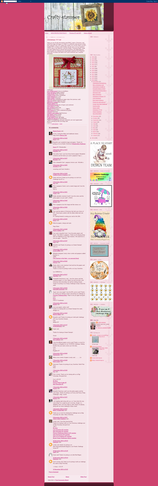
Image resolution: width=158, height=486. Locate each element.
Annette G (56, 166)
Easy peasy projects (98, 100)
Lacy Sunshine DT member (60, 429)
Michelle (55, 159)
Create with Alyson (97, 358)
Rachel (55, 304)
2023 (93, 62)
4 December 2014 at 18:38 (60, 173)
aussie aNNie (56, 250)
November (96, 116)
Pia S (54, 208)
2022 (93, 64)
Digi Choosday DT (58, 384)
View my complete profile (104, 327)
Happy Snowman (97, 111)
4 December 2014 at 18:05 (60, 165)
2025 (93, 59)
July (94, 124)
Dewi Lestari (56, 361)
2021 (93, 66)
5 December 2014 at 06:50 (60, 288)
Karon (54, 139)
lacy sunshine (51, 107)
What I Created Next (58, 410)
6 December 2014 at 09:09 (60, 353)
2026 (93, 57)
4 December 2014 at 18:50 (60, 182)
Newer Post (51, 477)
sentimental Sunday (52, 105)
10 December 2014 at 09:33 (60, 441)
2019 (93, 70)
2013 (93, 138)
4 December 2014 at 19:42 (60, 200)
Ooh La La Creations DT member (62, 436)
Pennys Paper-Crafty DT (59, 382)
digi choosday (51, 116)
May (94, 127)
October (95, 118)
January (95, 135)
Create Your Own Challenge (100, 104)
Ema (54, 298)
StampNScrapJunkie (59, 289)
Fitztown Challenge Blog (60, 295)
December (96, 81)
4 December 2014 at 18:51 (60, 192)
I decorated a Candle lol (99, 86)
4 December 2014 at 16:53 (60, 150)
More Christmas (97, 94)
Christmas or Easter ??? (99, 96)
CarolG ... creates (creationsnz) (100, 335)
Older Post (83, 477)
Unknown (55, 442)
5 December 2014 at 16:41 (60, 303)
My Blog (55, 381)
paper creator (51, 98)
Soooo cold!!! (96, 108)
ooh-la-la (49, 111)
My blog (55, 428)
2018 (93, 72)
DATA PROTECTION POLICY (59, 33)
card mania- (50, 110)
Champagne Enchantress (99, 83)
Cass (54, 242)
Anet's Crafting (57, 230)
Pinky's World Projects (98, 360)
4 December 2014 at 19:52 (60, 207)
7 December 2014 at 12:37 (60, 397)
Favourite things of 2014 (99, 88)
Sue (54, 183)
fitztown (49, 109)
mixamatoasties (57, 326)
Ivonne (55, 388)
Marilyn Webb (57, 314)
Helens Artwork (88, 33)
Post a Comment (53, 472)
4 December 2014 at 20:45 (60, 219)
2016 (93, 76)
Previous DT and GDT (75, 33)
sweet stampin (51, 96)
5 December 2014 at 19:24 (60, 313)
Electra (55, 398)
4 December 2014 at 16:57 (60, 158)
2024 (93, 60)
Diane (54, 220)
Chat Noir (55, 276)
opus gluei (50, 106)
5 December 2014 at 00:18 (60, 249)
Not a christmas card (98, 85)
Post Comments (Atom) (61, 480)
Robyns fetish (51, 103)
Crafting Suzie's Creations (60, 175)
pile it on (49, 100)
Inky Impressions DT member (61, 434)
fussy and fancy (51, 92)
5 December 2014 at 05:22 (60, 261)
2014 (93, 80)
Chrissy (55, 262)
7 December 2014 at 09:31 (60, 387)
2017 (93, 74)
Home (46, 33)
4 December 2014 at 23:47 (60, 241)
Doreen (55, 202)
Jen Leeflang (56, 339)
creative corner (51, 95)
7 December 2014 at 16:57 (60, 409)
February (95, 133)
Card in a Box (96, 106)
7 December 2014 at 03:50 (60, 370)
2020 (93, 68)
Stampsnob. (56, 355)
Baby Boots (102, 336)
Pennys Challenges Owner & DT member (64, 433)
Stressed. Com (97, 92)
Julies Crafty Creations (59, 419)
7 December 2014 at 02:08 (60, 360)
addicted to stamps (52, 102)
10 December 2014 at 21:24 (60, 451)
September (96, 120)
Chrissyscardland (96, 346)
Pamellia (55, 151)
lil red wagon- (51, 117)
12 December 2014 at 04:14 (60, 457)
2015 (93, 78)
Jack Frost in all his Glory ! (100, 90)
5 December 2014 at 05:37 (60, 274)
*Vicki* (55, 193)
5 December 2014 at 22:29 (60, 338)
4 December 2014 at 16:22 (60, 138)
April (94, 129)
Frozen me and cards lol (99, 102)
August (95, 122)
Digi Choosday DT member (60, 431)
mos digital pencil (52, 91)
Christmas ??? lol (97, 109)
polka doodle (51, 94)
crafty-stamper (102, 322)
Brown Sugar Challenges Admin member (64, 438)
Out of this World (97, 113)
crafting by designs (52, 118)
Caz (54, 371)
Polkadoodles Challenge (78, 144)
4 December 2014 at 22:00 (60, 229)
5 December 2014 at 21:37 (60, 325)
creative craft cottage (53, 113)
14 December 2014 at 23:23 (60, 469)
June (94, 125)
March (95, 131)
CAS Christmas (97, 98)
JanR (54, 452)
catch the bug (51, 99)
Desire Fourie (57, 131)
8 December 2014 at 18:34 (60, 417)
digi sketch (50, 114)
